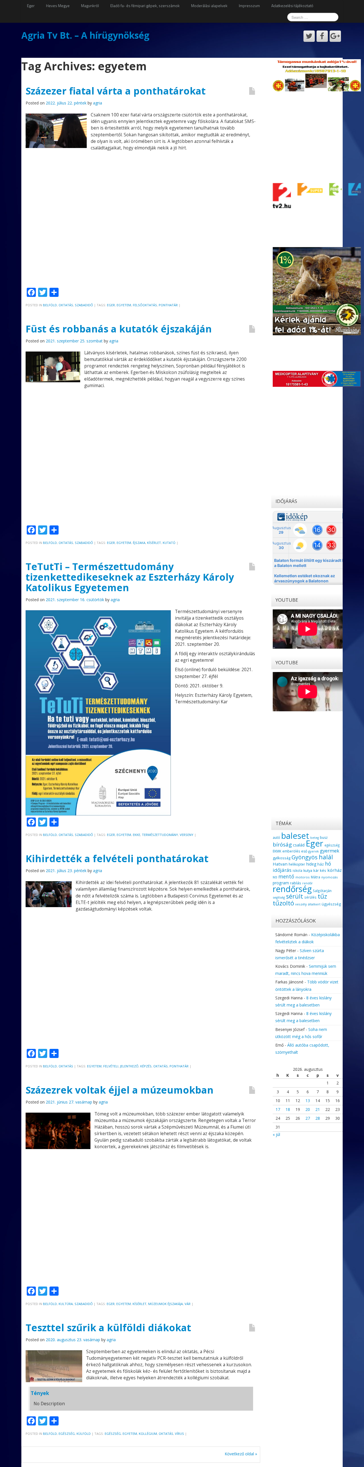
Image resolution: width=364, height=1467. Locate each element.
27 (307, 1118)
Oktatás (66, 305)
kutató (169, 543)
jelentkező (129, 1066)
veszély (301, 904)
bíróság (282, 844)
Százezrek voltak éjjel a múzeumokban (120, 1089)
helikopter (297, 864)
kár (316, 870)
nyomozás (329, 877)
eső (304, 851)
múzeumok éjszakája (165, 1304)
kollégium (148, 1433)
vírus (179, 1433)
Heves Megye (58, 6)
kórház (334, 870)
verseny (186, 835)
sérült (294, 896)
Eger (31, 6)
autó (276, 837)
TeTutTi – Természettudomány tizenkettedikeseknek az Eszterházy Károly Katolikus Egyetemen (130, 577)
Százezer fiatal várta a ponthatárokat (116, 90)
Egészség (67, 1433)
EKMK (277, 851)
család (299, 845)
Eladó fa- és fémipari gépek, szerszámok (145, 6)
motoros (302, 877)
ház (320, 864)
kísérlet (154, 543)
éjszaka (139, 543)
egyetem (124, 305)
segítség (279, 897)
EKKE (136, 835)
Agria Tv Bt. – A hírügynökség (85, 35)
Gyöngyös (304, 857)
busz (324, 837)
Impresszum (249, 6)
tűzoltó (283, 903)
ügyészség (331, 904)
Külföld (83, 1433)
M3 (275, 877)
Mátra (315, 877)
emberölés (291, 851)
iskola (297, 870)
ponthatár (168, 305)
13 (307, 1100)
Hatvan (280, 864)
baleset (295, 835)
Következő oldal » (241, 1453)
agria (97, 103)
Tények (40, 1393)
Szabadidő (84, 305)
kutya (307, 870)
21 (317, 1109)
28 (317, 1118)
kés (323, 870)
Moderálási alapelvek (209, 6)
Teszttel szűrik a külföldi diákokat (108, 1327)
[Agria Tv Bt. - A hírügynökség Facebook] (322, 36)
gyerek (313, 851)
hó (328, 863)
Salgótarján (322, 890)
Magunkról (90, 6)
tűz (322, 896)
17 (278, 1109)
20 (307, 1109)
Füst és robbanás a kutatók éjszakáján (119, 328)
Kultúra (66, 1304)
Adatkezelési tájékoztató (292, 6)
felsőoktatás (145, 305)
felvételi (110, 1066)
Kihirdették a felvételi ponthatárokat (117, 858)
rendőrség (292, 888)
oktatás (160, 1066)
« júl (276, 1134)
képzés (146, 1066)
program (281, 882)
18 (288, 1109)
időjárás (282, 870)
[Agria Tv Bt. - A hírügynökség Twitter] (309, 36)
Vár (188, 1304)
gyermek (329, 850)
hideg (311, 864)
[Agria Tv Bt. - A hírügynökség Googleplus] (335, 36)
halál (326, 857)
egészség (113, 1433)
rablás (295, 882)
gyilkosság (281, 857)
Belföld (50, 305)
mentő (286, 876)
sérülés (310, 897)
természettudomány (160, 835)
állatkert (314, 904)
